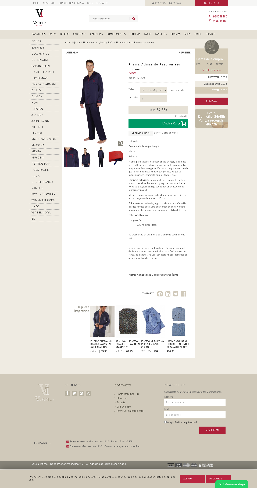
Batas (52, 34)
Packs (147, 34)
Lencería (135, 34)
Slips (187, 34)
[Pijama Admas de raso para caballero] (93, 101)
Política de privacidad (186, 422)
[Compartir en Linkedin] (168, 294)
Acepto (187, 478)
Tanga (198, 34)
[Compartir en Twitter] (176, 294)
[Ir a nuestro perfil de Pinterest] (81, 393)
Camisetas (96, 34)
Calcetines (79, 34)
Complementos (116, 34)
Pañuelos (161, 34)
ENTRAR (177, 3)
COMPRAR (211, 101)
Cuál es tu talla (177, 90)
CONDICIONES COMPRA (71, 3)
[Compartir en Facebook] (184, 294)
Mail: (167, 409)
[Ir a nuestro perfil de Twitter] (74, 393)
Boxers (64, 34)
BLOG (90, 3)
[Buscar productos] (132, 18)
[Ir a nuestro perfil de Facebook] (67, 393)
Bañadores (39, 34)
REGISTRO (160, 3)
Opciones (215, 478)
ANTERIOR (72, 52)
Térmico (211, 34)
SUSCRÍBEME (212, 430)
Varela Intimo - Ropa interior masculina (55, 463)
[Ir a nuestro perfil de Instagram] (88, 393)
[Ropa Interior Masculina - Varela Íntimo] (45, 18)
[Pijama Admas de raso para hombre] (71, 157)
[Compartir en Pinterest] (160, 294)
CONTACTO (102, 3)
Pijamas (176, 34)
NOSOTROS (49, 3)
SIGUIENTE (185, 52)
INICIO (36, 3)
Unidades (133, 97)
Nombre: (168, 396)
